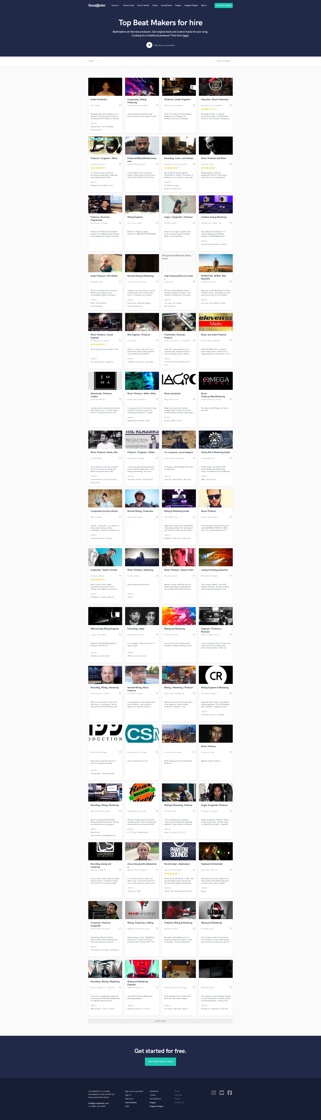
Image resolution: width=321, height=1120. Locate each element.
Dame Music (215, 244)
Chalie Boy (94, 656)
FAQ (127, 1106)
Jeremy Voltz (186, 538)
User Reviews (131, 1102)
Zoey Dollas (149, 362)
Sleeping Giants (96, 127)
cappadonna (109, 362)
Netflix (93, 303)
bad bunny (138, 1009)
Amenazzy (130, 1009)
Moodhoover (205, 1009)
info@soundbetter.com (98, 1103)
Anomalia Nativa (96, 774)
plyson (135, 656)
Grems (214, 480)
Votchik (129, 597)
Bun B (107, 656)
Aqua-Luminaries (96, 130)
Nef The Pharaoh (169, 306)
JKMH (129, 656)
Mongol (203, 891)
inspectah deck (99, 362)
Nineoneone (142, 656)
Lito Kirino (146, 1009)
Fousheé (111, 1009)
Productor (109, 538)
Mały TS (174, 421)
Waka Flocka (95, 832)
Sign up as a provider (134, 1091)
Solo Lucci (212, 715)
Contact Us (179, 1102)
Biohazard (94, 185)
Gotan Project (95, 483)
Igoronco (167, 421)
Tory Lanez (167, 303)
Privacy (177, 1099)
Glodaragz (105, 774)
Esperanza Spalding (143, 303)
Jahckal (166, 891)
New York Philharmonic (135, 306)
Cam (111, 185)
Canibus (185, 1009)
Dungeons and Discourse (172, 189)
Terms (177, 1091)
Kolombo (223, 244)
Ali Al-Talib (224, 1009)
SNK (172, 891)
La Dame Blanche (96, 480)
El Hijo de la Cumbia (109, 480)
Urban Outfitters (101, 303)
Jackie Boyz (131, 480)
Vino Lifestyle (177, 303)
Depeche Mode (178, 480)
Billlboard (111, 597)
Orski (179, 421)
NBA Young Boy (96, 1009)
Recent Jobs (128, 5)
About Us (129, 1099)
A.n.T (129, 832)
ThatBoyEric (131, 362)
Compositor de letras (97, 538)
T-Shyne (104, 1009)
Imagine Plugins (191, 5)
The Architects (95, 950)
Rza (92, 362)
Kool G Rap (168, 1009)
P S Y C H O (181, 832)
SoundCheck (166, 5)
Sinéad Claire (215, 1009)
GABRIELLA (168, 538)
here (185, 35)
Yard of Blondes (103, 185)
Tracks (155, 5)
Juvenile (101, 656)
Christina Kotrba (142, 832)
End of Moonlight (107, 127)
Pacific (139, 891)
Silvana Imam (131, 303)
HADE (112, 774)
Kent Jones (140, 362)
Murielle (141, 421)
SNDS (203, 480)
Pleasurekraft (205, 244)
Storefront (154, 1091)
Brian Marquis (114, 950)
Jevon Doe (204, 715)
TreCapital (220, 715)
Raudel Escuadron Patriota (183, 891)
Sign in (204, 5)
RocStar (223, 303)
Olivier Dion (177, 538)
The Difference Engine (171, 185)
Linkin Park (168, 480)
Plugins (178, 5)
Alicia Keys (187, 480)
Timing (208, 480)
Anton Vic (167, 832)
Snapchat (103, 597)
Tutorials (178, 1095)
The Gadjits (105, 950)
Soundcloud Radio (97, 306)
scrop (174, 832)
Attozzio (139, 480)
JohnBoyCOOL (148, 480)
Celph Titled (177, 1009)
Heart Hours (131, 891)
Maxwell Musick (132, 421)
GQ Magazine (95, 597)
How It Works (143, 5)
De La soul (204, 303)
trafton (147, 421)
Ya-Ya (134, 832)
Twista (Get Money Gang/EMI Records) (103, 835)
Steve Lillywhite (214, 303)
